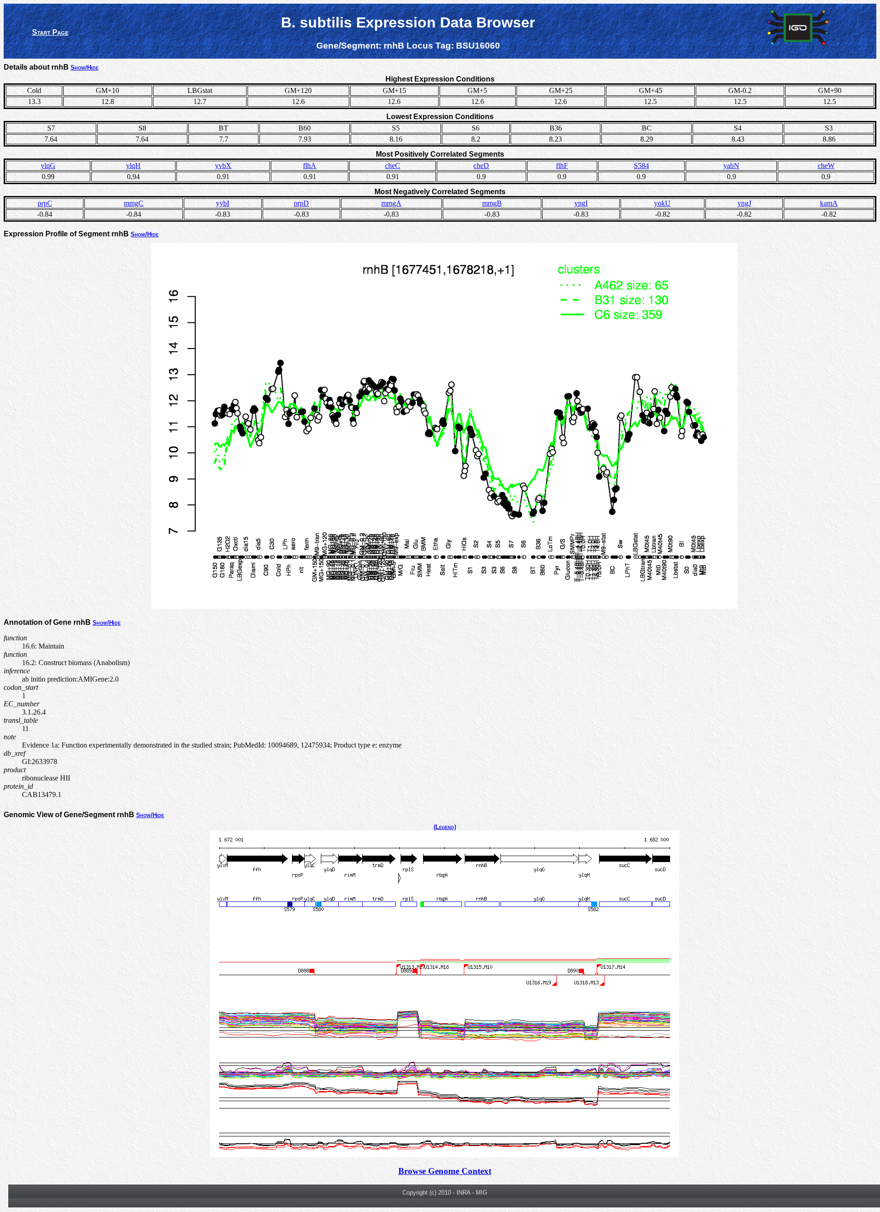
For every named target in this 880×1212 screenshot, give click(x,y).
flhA (309, 165)
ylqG (48, 165)
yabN (731, 165)
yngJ (744, 203)
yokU (662, 203)
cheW (826, 165)
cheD (481, 165)
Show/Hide (85, 67)
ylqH (133, 165)
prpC (45, 203)
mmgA (391, 203)
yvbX (223, 165)
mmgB (492, 203)
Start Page (50, 32)
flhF (562, 165)
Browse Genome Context (444, 1171)
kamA (829, 203)
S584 (641, 165)
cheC (392, 165)
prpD (301, 203)
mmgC (133, 203)
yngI (581, 203)
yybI (222, 203)
